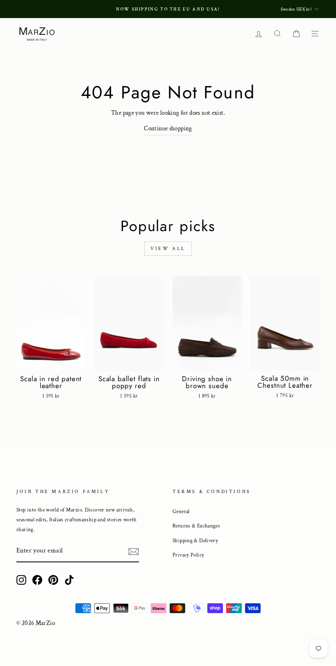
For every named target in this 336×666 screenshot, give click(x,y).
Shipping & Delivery (195, 540)
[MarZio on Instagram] (21, 580)
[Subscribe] (133, 551)
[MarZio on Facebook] (37, 580)
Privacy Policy (188, 555)
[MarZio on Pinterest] (53, 580)
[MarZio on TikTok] (69, 580)
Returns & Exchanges (196, 526)
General (181, 511)
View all (168, 248)
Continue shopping (168, 128)
